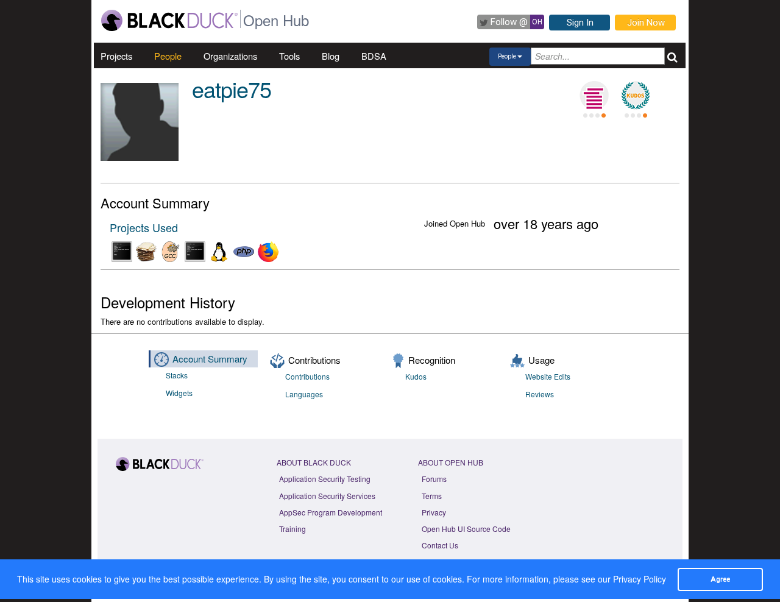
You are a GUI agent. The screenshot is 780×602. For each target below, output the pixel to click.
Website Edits (547, 376)
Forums (434, 478)
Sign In (580, 22)
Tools (289, 55)
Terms (432, 495)
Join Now (646, 22)
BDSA (373, 55)
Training (292, 528)
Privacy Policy (639, 579)
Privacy (434, 512)
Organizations (230, 55)
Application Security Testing (324, 478)
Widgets (179, 393)
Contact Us (440, 545)
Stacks (177, 375)
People (168, 55)
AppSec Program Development (330, 512)
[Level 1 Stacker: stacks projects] (594, 95)
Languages (304, 394)
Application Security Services (327, 495)
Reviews (539, 394)
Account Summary (209, 358)
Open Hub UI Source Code (466, 528)
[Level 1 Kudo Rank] (635, 95)
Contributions (307, 376)
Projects (116, 55)
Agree (720, 579)
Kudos (416, 376)
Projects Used (144, 227)
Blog (330, 55)
